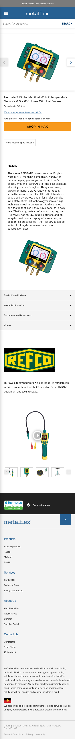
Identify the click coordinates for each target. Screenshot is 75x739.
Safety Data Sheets (13, 590)
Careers (8, 618)
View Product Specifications (20, 142)
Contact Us (9, 579)
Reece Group (10, 613)
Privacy (29, 734)
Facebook (11, 652)
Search (67, 23)
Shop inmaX (37, 126)
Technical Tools (11, 585)
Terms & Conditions (13, 734)
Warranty (40, 734)
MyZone (8, 556)
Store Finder (10, 646)
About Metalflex (11, 608)
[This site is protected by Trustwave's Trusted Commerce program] (13, 505)
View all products (12, 546)
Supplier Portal (11, 624)
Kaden (7, 551)
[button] (71, 62)
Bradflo (7, 562)
